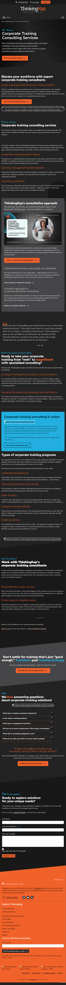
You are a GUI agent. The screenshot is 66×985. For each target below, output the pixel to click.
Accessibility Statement (49, 973)
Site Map (60, 973)
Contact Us (45, 2)
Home (2, 21)
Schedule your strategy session (31, 763)
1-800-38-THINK (23, 2)
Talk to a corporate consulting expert (19, 260)
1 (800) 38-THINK (19, 812)
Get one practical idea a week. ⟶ (16, 951)
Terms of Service (36, 973)
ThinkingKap (37, 888)
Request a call (9, 856)
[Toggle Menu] (4, 17)
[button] (21, 713)
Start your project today (13, 58)
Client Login (35, 2)
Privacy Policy (25, 973)
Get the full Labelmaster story (17, 445)
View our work (6, 629)
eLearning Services (9, 21)
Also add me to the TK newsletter (14, 851)
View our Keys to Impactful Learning (17, 283)
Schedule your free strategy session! (31, 670)
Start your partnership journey (15, 101)
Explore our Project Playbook (14, 306)
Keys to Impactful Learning (37, 629)
